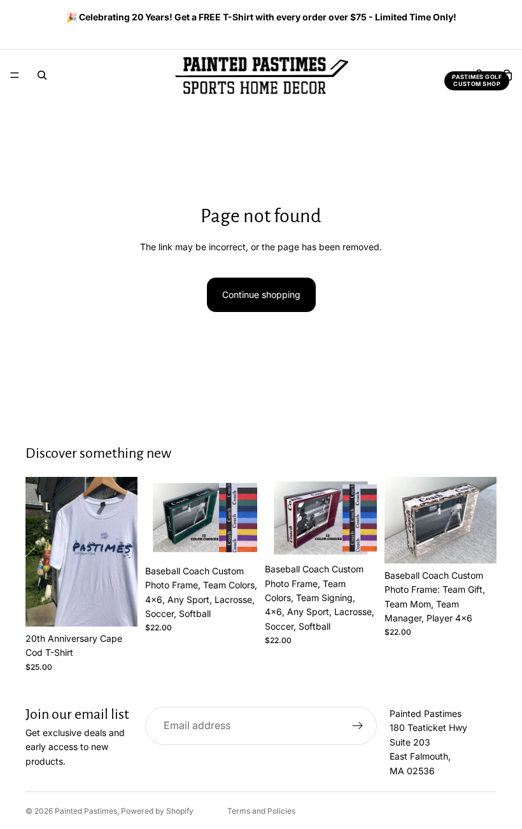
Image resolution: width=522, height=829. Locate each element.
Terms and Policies (261, 811)
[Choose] (117, 606)
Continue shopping (261, 294)
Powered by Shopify (157, 811)
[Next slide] (483, 18)
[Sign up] (357, 725)
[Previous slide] (30, 18)
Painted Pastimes (86, 811)
